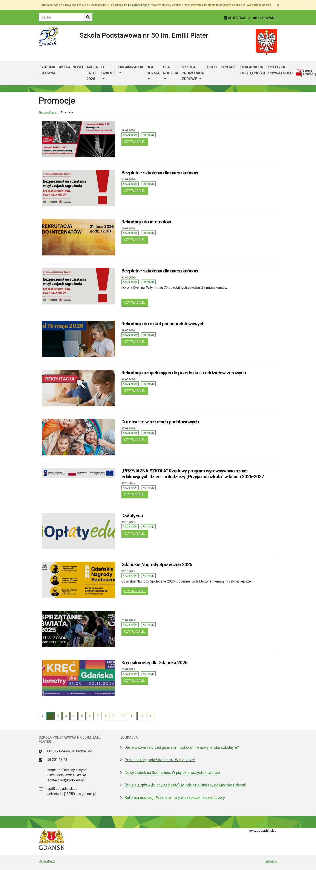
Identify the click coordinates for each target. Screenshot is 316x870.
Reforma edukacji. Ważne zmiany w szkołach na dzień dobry (175, 797)
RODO (212, 67)
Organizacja (130, 67)
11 (132, 716)
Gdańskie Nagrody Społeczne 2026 (156, 564)
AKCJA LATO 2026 (92, 73)
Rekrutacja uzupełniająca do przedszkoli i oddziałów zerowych (183, 372)
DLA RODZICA (170, 70)
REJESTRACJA (239, 18)
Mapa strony (47, 861)
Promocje (148, 134)
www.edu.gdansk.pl (263, 830)
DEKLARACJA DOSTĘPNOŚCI (252, 70)
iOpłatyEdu (132, 515)
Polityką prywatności (137, 4)
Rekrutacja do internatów (146, 221)
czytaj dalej (135, 142)
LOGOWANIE (267, 18)
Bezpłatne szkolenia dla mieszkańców (159, 172)
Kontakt (229, 67)
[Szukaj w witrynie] (87, 17)
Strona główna (47, 70)
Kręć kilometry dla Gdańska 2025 (154, 662)
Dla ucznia (153, 70)
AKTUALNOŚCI (71, 67)
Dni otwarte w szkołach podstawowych (160, 421)
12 (142, 716)
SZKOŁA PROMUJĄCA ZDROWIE (193, 73)
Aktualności (130, 134)
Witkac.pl (271, 861)
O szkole (108, 70)
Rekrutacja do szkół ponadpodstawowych (162, 323)
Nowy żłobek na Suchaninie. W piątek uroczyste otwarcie (172, 772)
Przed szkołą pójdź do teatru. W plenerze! (160, 760)
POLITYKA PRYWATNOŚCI (280, 70)
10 (122, 716)
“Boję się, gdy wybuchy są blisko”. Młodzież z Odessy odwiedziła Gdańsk (185, 785)
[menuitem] (108, 73)
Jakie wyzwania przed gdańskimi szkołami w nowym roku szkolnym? (182, 747)
